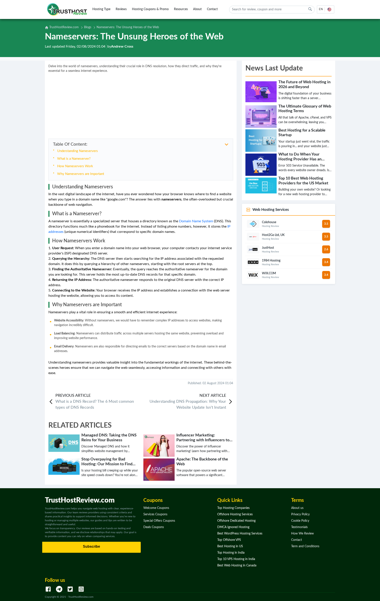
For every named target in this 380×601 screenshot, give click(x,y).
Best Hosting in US (230, 546)
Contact (212, 9)
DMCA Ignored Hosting (233, 527)
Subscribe (91, 546)
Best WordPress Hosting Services (239, 533)
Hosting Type (101, 9)
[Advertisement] (140, 104)
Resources (181, 9)
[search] (310, 9)
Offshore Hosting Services (235, 514)
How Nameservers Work (75, 166)
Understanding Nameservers (77, 151)
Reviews (121, 9)
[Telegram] (59, 589)
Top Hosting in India (231, 552)
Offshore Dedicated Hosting (236, 520)
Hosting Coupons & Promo (150, 9)
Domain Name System (196, 221)
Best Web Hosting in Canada (236, 565)
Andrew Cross (122, 46)
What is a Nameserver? (74, 158)
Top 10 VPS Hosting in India (236, 559)
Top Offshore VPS (229, 540)
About (197, 9)
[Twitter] (70, 589)
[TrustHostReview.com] (68, 9)
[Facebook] (48, 589)
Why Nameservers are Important (80, 174)
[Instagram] (81, 589)
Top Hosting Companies (233, 508)
